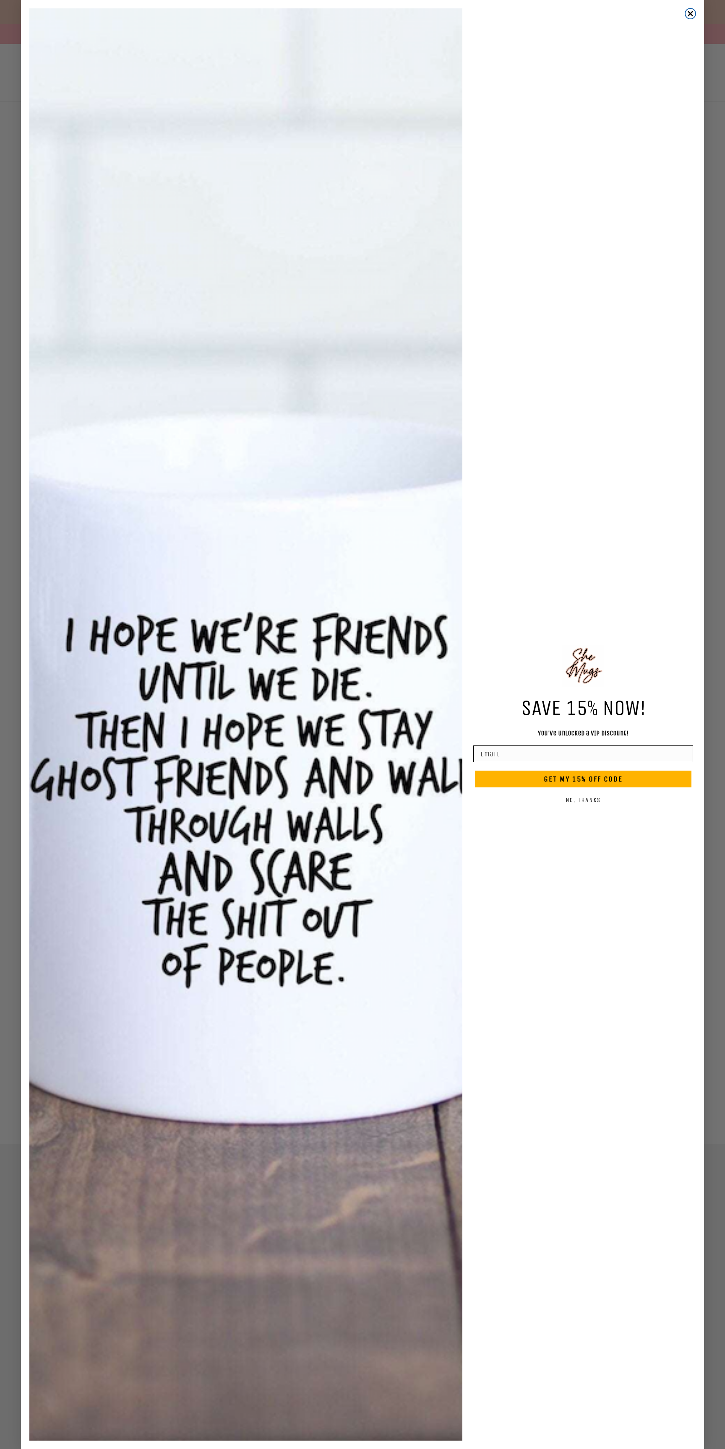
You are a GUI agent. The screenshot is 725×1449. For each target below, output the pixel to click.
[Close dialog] (690, 13)
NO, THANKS (583, 800)
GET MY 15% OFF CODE (583, 779)
